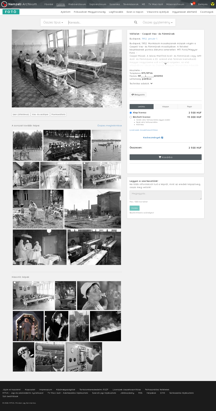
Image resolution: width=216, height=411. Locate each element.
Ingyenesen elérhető (184, 11)
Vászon (165, 106)
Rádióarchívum (77, 4)
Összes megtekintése (109, 125)
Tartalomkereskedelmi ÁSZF (94, 389)
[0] (192, 4)
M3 (143, 4)
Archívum (22, 4)
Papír (189, 106)
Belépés (203, 4)
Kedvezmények (152, 137)
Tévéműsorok (131, 4)
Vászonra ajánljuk (158, 11)
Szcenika (115, 4)
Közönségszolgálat (65, 389)
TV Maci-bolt (155, 4)
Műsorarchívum (175, 4)
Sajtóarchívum (97, 4)
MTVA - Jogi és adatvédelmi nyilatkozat (23, 393)
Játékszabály (127, 393)
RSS (140, 393)
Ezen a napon (135, 11)
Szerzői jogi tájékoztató (104, 393)
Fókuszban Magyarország (90, 11)
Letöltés (141, 106)
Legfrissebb (116, 11)
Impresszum (45, 389)
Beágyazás (139, 94)
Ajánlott (66, 11)
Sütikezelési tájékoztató (181, 393)
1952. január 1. (150, 38)
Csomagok (206, 11)
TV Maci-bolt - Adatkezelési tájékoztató (68, 393)
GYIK (162, 393)
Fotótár (61, 4)
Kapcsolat (30, 389)
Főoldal (49, 4)
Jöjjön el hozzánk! (12, 389)
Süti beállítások (10, 396)
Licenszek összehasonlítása (144, 130)
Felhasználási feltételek (157, 389)
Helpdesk (151, 393)
